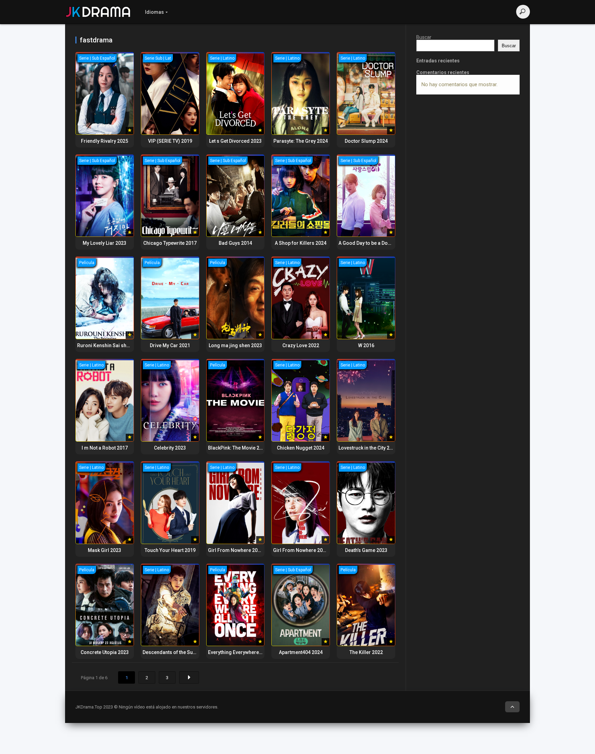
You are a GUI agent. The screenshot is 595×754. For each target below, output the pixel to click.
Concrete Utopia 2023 (105, 652)
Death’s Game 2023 (366, 550)
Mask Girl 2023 (104, 550)
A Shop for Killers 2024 (300, 243)
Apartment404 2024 (301, 652)
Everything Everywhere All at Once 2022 (252, 652)
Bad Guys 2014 (235, 243)
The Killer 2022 (366, 652)
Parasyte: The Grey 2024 (300, 141)
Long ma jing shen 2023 (235, 345)
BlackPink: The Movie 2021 (238, 448)
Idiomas (154, 12)
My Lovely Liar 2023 (104, 243)
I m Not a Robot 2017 (105, 448)
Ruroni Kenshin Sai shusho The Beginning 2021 (130, 345)
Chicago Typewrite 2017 (170, 243)
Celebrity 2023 (170, 448)
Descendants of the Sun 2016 (175, 652)
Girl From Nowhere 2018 (300, 550)
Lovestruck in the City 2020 (368, 448)
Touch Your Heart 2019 (170, 550)
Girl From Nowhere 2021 (235, 550)
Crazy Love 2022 (300, 345)
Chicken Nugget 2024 (300, 448)
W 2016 (366, 345)
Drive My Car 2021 (170, 345)
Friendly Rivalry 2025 (104, 141)
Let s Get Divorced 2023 (235, 141)
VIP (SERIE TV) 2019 (170, 141)
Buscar (423, 37)
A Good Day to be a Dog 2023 (370, 243)
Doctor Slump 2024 (366, 141)
